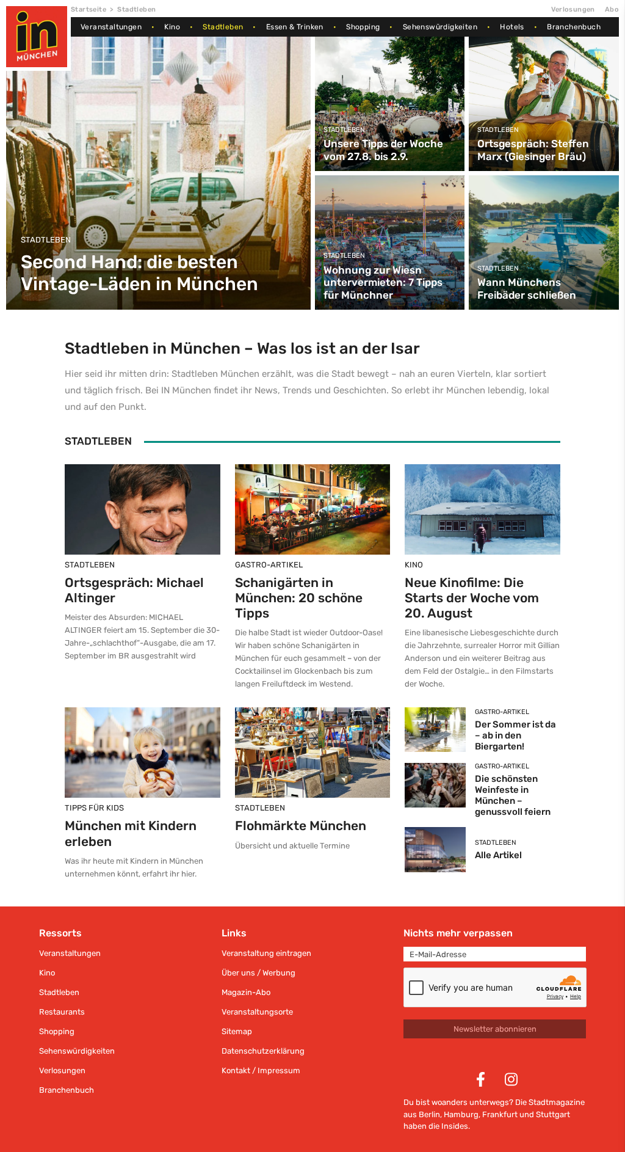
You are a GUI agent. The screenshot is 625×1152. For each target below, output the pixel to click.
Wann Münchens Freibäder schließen (526, 288)
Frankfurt (500, 1114)
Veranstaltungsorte (257, 1011)
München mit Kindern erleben (131, 833)
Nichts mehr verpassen (458, 933)
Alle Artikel (498, 855)
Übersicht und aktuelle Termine (292, 845)
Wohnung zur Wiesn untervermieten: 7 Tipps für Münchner (383, 282)
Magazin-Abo (246, 992)
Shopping (363, 27)
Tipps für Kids (94, 808)
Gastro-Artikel (269, 565)
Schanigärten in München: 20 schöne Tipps (299, 598)
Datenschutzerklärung (263, 1050)
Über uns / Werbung (258, 972)
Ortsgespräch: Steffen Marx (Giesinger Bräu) (533, 149)
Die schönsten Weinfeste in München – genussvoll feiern (513, 795)
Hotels (512, 27)
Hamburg (461, 1114)
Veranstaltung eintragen (266, 953)
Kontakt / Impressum (261, 1070)
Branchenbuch (574, 27)
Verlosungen (572, 9)
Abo (612, 9)
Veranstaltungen (111, 27)
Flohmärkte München (300, 825)
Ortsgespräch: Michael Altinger (134, 590)
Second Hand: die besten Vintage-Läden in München (139, 273)
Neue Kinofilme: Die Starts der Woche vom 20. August (472, 598)
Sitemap (237, 1031)
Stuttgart (553, 1114)
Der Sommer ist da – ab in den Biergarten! (515, 735)
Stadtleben (223, 27)
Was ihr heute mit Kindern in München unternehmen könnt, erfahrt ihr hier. (134, 867)
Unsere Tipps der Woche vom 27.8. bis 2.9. (383, 149)
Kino (172, 27)
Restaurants (62, 1011)
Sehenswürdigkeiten (440, 27)
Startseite (88, 9)
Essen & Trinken (294, 27)
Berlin (429, 1114)
